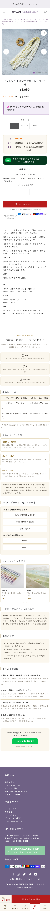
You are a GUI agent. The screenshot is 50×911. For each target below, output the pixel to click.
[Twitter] (24, 874)
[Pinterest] (30, 874)
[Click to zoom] (44, 33)
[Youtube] (36, 874)
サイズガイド (10, 809)
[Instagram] (18, 874)
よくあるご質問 (11, 788)
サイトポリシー (11, 815)
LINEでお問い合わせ (13, 821)
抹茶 (35, 125)
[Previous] (6, 52)
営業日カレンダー (12, 794)
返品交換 (8, 812)
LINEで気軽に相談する (25, 741)
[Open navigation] (5, 12)
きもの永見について (13, 785)
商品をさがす (10, 782)
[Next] (44, 52)
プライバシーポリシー (14, 818)
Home (4, 19)
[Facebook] (13, 874)
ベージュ (24, 125)
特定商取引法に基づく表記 (16, 791)
